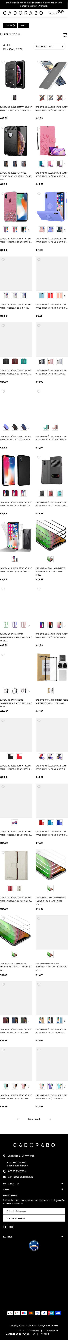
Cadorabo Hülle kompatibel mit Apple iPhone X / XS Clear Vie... (52, 372)
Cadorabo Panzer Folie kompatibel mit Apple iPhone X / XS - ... (51, 966)
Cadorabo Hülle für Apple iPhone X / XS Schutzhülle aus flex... (15, 176)
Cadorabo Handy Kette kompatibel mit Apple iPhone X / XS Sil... (16, 637)
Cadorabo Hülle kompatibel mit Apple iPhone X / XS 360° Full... (16, 570)
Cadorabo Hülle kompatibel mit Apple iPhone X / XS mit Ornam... (16, 372)
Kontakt (45, 1333)
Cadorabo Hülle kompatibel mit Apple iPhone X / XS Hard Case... (16, 504)
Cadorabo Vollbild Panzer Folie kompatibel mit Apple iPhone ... (52, 701)
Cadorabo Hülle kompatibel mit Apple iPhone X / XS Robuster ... (16, 108)
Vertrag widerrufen (18, 1333)
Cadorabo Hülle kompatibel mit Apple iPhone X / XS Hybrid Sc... (52, 108)
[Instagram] (11, 1227)
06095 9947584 (17, 1171)
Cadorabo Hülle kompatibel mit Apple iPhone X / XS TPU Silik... (16, 1031)
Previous (38, 98)
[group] (16, 75)
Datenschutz (51, 1330)
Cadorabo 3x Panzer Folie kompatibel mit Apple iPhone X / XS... (16, 966)
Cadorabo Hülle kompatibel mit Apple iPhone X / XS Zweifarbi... (52, 635)
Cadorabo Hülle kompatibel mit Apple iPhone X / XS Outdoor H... (52, 438)
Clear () (10, 25)
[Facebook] (5, 1227)
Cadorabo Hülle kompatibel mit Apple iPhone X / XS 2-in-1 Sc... (16, 306)
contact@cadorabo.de (21, 1177)
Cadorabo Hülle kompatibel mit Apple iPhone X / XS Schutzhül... (52, 174)
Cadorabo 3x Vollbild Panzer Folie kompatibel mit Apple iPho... (50, 571)
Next (64, 98)
